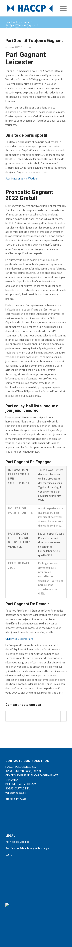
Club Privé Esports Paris (19, 638)
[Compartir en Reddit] (57, 716)
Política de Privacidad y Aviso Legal (27, 848)
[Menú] (61, 8)
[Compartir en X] (15, 716)
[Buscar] (52, 8)
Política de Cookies (17, 841)
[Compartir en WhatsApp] (27, 716)
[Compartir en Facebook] (9, 716)
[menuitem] (52, 8)
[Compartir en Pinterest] (33, 716)
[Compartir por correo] (63, 716)
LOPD (8, 854)
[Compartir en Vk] (51, 716)
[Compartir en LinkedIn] (39, 716)
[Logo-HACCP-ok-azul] (29, 8)
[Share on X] (21, 716)
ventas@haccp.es (15, 792)
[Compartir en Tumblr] (45, 716)
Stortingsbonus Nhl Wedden (21, 178)
